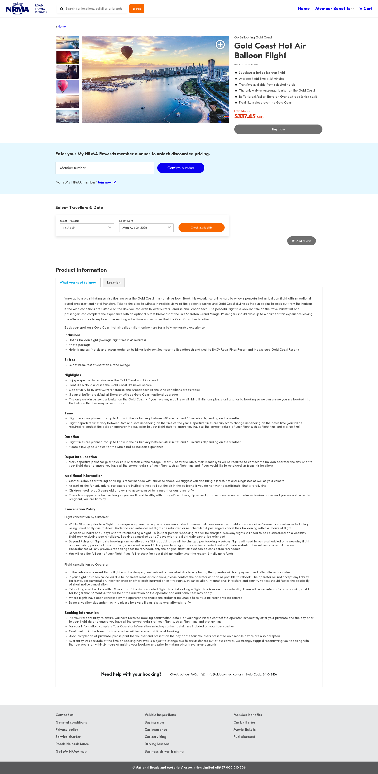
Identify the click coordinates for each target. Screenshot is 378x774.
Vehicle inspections (160, 715)
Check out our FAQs (184, 674)
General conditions (71, 722)
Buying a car (155, 722)
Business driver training (164, 751)
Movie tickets (244, 729)
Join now (105, 182)
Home (62, 26)
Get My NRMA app (71, 751)
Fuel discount (244, 737)
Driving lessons (157, 744)
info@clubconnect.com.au (225, 674)
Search (137, 8)
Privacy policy (67, 729)
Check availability (201, 227)
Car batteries (244, 722)
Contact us (65, 715)
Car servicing (155, 737)
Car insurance (156, 729)
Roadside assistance (72, 744)
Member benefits (247, 715)
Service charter (68, 737)
